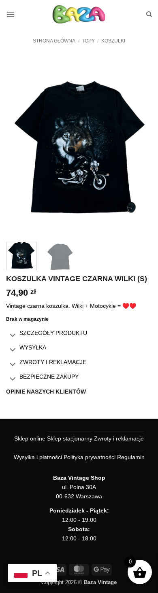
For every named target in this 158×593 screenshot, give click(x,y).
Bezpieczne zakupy (49, 376)
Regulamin (131, 457)
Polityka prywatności (89, 457)
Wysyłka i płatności (38, 457)
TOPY (88, 40)
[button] (10, 14)
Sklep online (29, 438)
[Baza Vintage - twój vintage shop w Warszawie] (79, 14)
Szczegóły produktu (53, 333)
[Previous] (19, 146)
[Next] (139, 146)
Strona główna (54, 40)
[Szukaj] (149, 14)
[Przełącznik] (12, 335)
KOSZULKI (113, 40)
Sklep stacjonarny (69, 438)
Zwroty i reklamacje (52, 362)
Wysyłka (32, 347)
